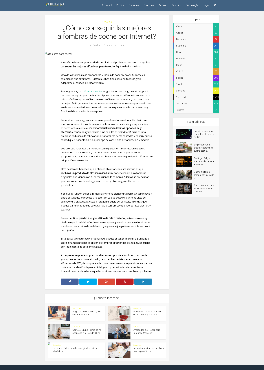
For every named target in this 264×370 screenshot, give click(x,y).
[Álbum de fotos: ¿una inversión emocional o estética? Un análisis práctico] (185, 188)
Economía (148, 5)
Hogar (206, 5)
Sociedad (106, 5)
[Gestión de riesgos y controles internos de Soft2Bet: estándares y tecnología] (185, 134)
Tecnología (192, 5)
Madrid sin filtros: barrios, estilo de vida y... (204, 175)
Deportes (134, 5)
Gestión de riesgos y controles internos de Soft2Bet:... (204, 134)
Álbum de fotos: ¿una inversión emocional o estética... (204, 188)
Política (120, 5)
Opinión (163, 5)
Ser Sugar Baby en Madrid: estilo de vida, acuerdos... (204, 161)
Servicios (177, 5)
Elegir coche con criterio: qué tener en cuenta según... (203, 147)
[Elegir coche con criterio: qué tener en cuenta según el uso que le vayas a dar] (185, 147)
